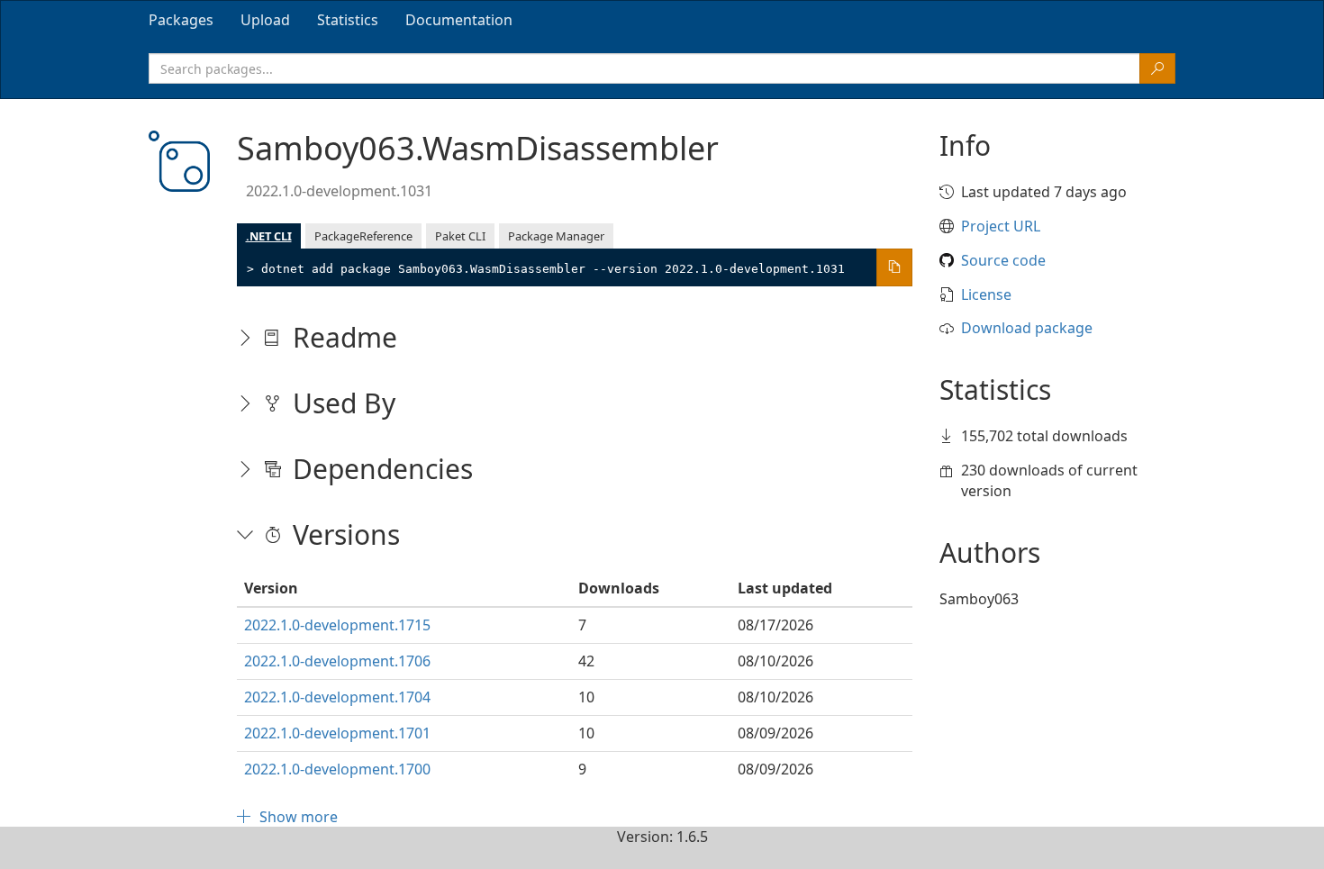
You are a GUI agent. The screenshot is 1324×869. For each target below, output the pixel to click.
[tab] (181, 20)
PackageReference (363, 236)
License (986, 294)
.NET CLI (269, 236)
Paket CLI (460, 236)
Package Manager (556, 236)
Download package (1027, 328)
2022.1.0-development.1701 (337, 733)
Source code (1003, 260)
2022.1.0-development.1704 (337, 697)
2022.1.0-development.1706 (337, 661)
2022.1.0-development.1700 (337, 769)
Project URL (1000, 226)
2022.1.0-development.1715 (337, 625)
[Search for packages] (1157, 68)
